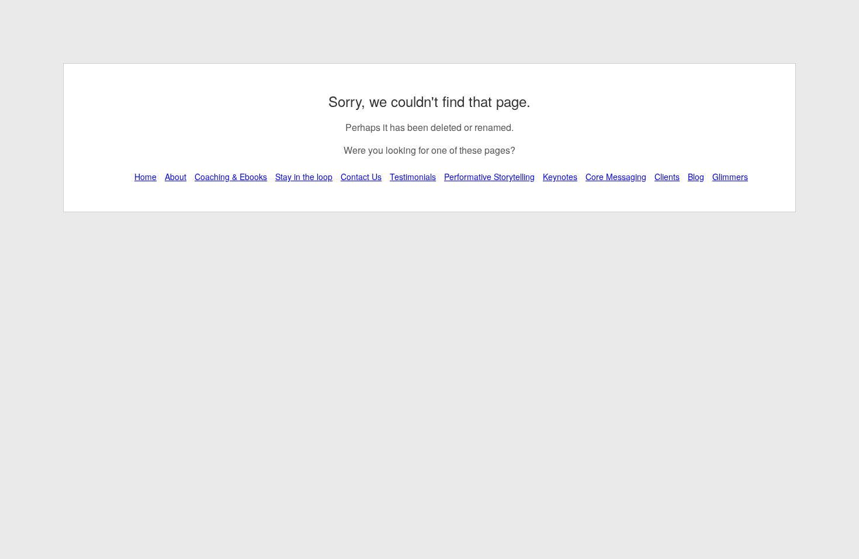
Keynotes (560, 176)
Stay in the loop (303, 176)
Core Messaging (616, 176)
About (175, 176)
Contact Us (361, 176)
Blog (696, 176)
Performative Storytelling (489, 176)
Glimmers (730, 176)
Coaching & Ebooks (231, 176)
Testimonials (413, 176)
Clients (667, 176)
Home (145, 176)
